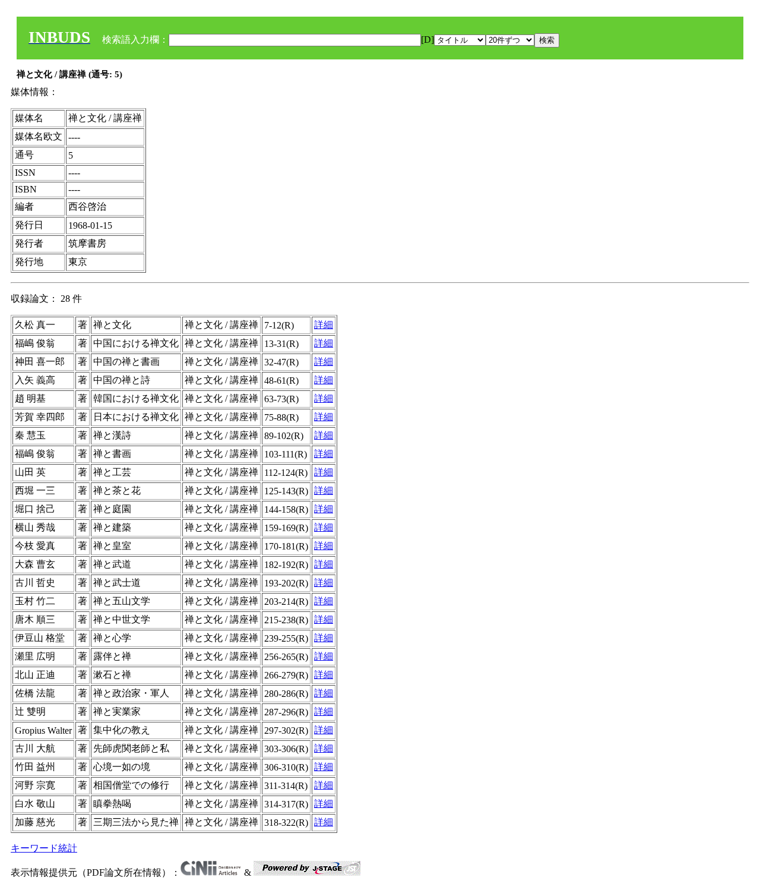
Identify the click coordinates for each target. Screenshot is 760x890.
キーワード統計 (44, 848)
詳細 (323, 325)
